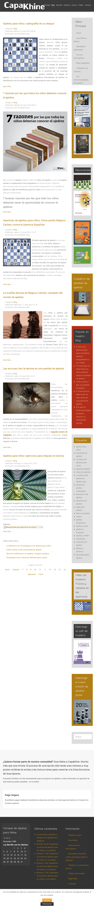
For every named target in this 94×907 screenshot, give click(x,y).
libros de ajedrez (83, 513)
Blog (15, 29)
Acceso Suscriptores (79, 56)
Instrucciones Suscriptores (73, 847)
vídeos (79, 516)
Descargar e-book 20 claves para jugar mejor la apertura (76, 856)
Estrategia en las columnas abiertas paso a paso (26, 557)
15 (60, 569)
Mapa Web (72, 878)
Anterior (16, 569)
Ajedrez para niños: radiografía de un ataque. (29, 23)
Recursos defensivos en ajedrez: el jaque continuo (27, 553)
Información (47, 904)
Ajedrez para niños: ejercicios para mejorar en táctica (33, 455)
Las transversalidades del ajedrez (81, 79)
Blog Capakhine (83, 63)
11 (40, 569)
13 (50, 569)
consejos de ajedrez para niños (81, 462)
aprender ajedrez (83, 469)
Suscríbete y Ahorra (80, 40)
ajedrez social (82, 526)
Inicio (7, 569)
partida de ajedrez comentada (81, 487)
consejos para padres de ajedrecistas (82, 478)
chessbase (80, 538)
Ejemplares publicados (80, 48)
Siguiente (32, 574)
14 (55, 569)
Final (41, 574)
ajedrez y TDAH (82, 535)
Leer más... (7, 86)
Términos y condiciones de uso (77, 867)
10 (35, 569)
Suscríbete (72, 840)
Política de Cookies (76, 873)
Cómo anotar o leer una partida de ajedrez (24, 549)
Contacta (72, 883)
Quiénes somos (75, 835)
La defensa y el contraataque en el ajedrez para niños (28, 545)
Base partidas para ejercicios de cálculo (21, 527)
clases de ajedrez (83, 472)
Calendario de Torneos (81, 70)
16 (64, 569)
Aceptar (47, 900)
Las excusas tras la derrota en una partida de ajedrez (33, 368)
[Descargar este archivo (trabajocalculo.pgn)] (5, 527)
